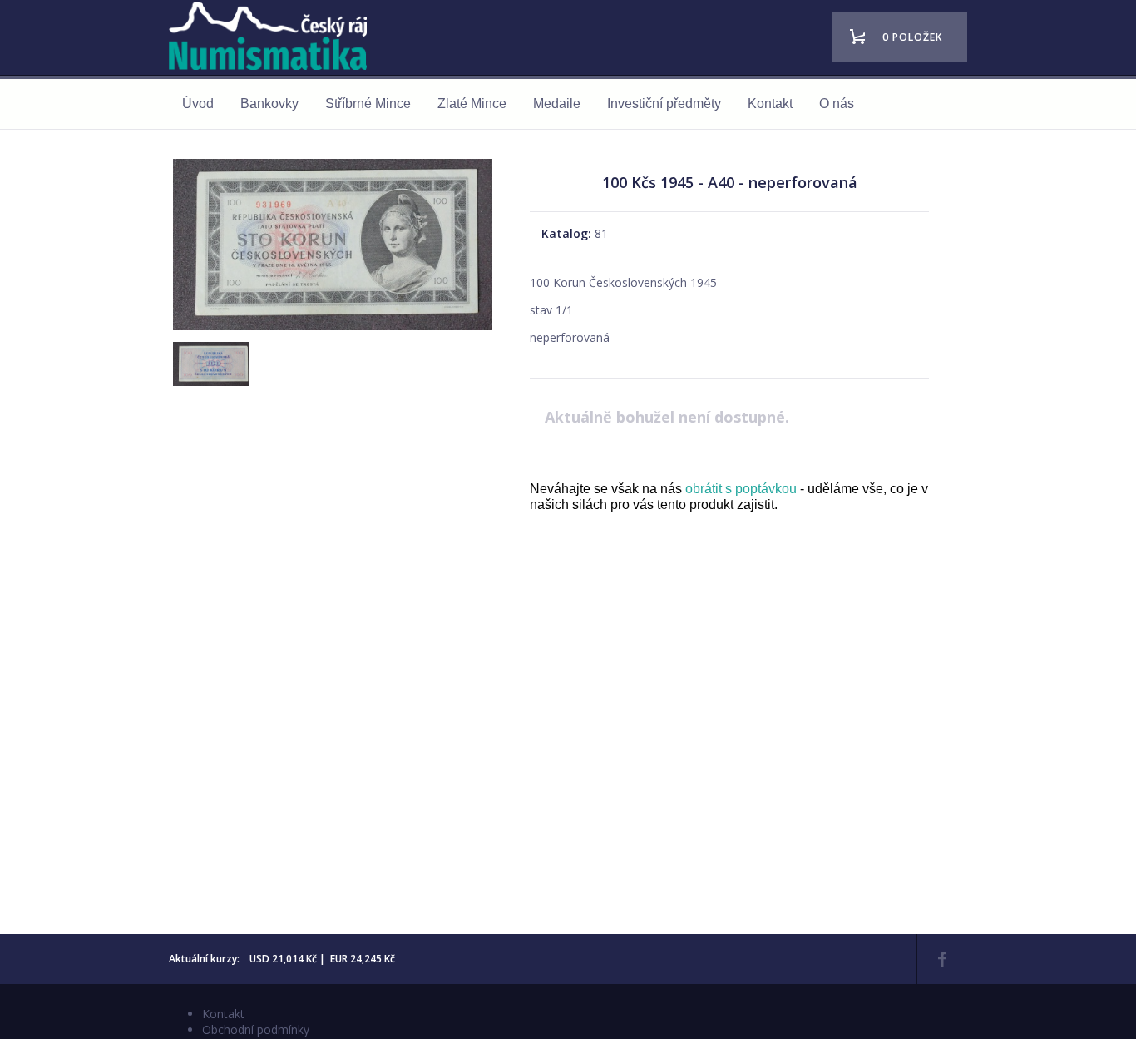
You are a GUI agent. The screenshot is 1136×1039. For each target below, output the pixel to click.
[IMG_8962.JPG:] (209, 379)
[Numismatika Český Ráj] (273, 38)
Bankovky (269, 103)
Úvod (198, 103)
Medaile (556, 103)
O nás (836, 103)
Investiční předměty (664, 103)
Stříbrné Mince (368, 103)
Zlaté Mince (471, 103)
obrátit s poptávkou (741, 489)
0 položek (912, 37)
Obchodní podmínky (255, 1029)
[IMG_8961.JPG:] (332, 330)
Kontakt (770, 103)
